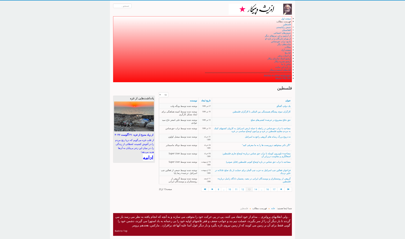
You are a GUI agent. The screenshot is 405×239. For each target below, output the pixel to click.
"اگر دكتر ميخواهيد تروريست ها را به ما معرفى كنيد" (266, 145)
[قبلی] (212, 189)
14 (255, 189)
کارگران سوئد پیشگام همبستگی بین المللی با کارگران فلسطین (262, 111)
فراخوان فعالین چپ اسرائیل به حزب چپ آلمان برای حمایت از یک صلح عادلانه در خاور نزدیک (253, 172)
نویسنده (193, 100)
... (223, 189)
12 (242, 189)
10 (229, 189)
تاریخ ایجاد (206, 100)
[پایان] (288, 189)
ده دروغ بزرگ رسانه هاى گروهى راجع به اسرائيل (268, 136)
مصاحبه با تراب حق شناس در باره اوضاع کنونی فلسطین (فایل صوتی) (258, 161)
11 (236, 189)
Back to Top (121, 230)
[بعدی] (281, 189)
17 (274, 189)
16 (267, 189)
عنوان (288, 100)
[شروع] (205, 189)
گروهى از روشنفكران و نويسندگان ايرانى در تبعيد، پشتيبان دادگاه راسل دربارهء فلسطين (254, 180)
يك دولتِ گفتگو (284, 105)
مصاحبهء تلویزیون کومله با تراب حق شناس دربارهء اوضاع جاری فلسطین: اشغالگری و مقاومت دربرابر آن (256, 155)
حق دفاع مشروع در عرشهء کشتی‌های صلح (271, 119)
